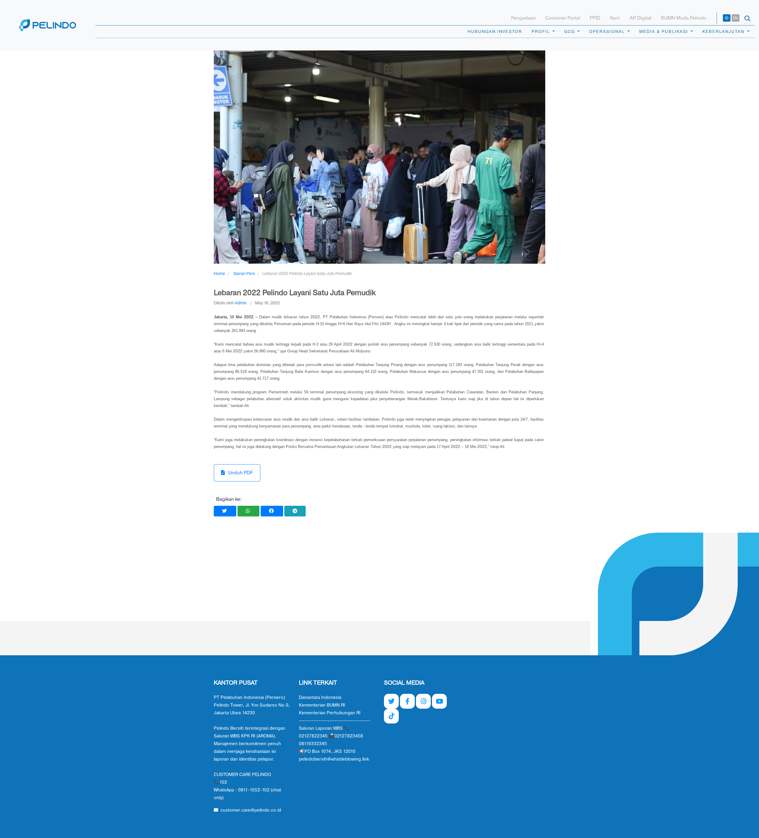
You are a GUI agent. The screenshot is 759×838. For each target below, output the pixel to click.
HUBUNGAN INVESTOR (495, 31)
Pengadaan (523, 18)
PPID (595, 18)
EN (735, 18)
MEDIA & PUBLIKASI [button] (664, 31)
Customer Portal (562, 18)
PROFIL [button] (541, 31)
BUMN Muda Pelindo (683, 18)
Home (219, 273)
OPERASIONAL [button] (607, 31)
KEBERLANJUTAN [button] (724, 31)
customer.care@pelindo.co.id (251, 810)
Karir (615, 18)
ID (726, 18)
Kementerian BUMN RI (322, 705)
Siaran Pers (244, 273)
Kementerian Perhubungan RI (330, 713)
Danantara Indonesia (320, 697)
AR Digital (640, 18)
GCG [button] (570, 31)
